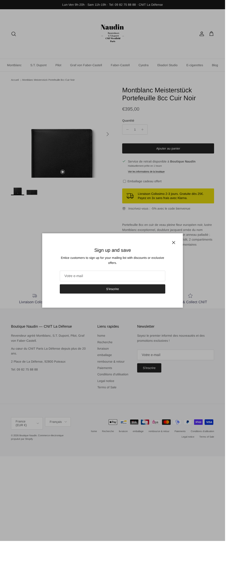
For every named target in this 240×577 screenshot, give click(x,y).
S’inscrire (112, 289)
